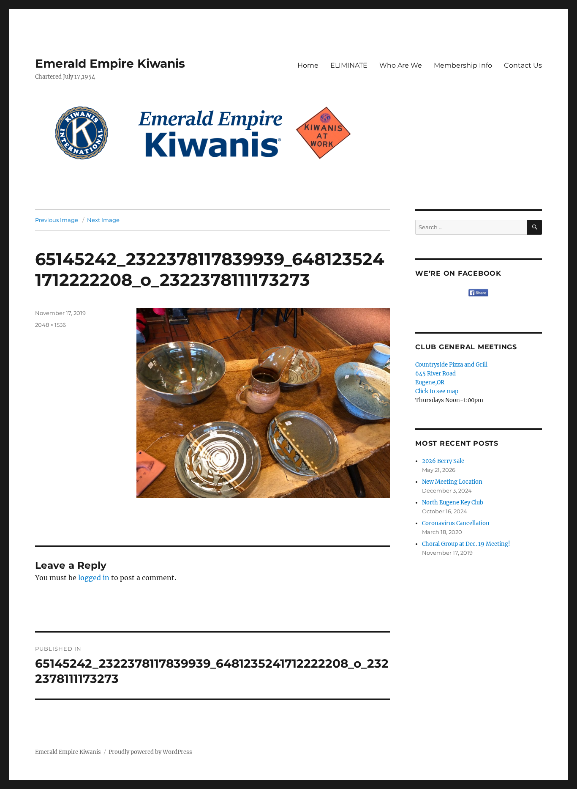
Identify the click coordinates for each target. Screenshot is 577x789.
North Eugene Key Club (452, 502)
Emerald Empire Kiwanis (110, 63)
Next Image (103, 219)
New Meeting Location (452, 481)
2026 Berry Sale (443, 461)
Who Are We (400, 65)
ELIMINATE (348, 65)
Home (307, 65)
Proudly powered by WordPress (150, 752)
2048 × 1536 (50, 324)
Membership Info (463, 65)
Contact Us (523, 65)
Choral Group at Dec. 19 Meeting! (466, 544)
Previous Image (56, 219)
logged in (93, 577)
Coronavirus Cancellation (456, 523)
